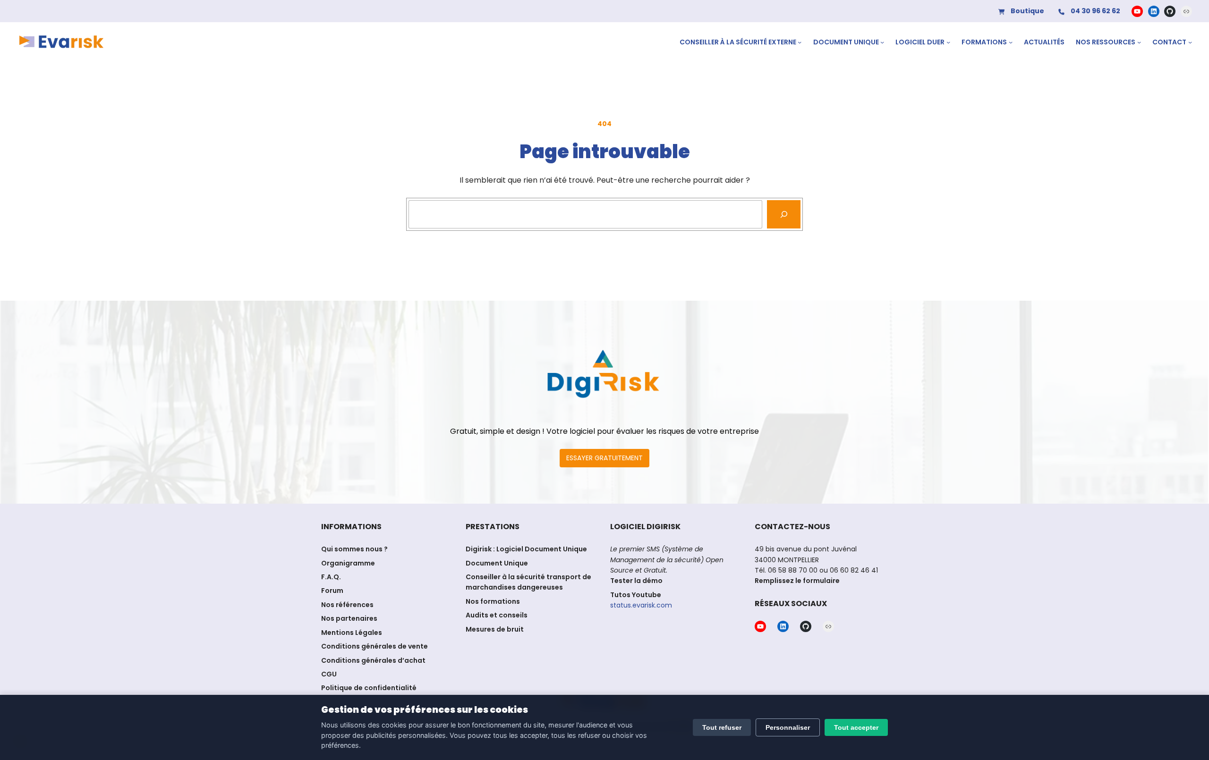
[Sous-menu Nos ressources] (1139, 42)
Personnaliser (788, 727)
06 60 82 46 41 (853, 570)
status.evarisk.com (641, 605)
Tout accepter (856, 727)
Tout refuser (721, 727)
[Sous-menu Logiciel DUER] (948, 42)
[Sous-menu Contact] (1190, 42)
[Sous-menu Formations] (1011, 42)
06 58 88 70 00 (792, 570)
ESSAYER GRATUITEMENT (604, 458)
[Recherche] (783, 214)
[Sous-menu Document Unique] (882, 42)
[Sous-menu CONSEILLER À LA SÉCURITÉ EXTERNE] (799, 42)
